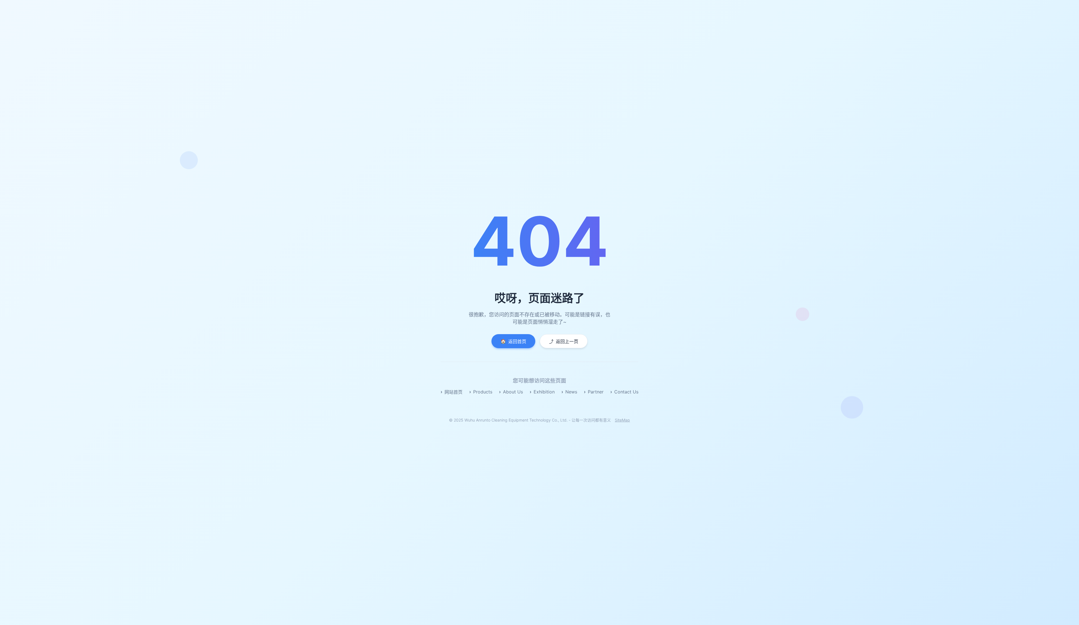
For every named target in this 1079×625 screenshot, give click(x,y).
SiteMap (622, 420)
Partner (596, 392)
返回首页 (513, 341)
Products (482, 392)
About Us (513, 392)
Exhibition (544, 392)
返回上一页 (563, 341)
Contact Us (626, 392)
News (571, 392)
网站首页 (454, 392)
